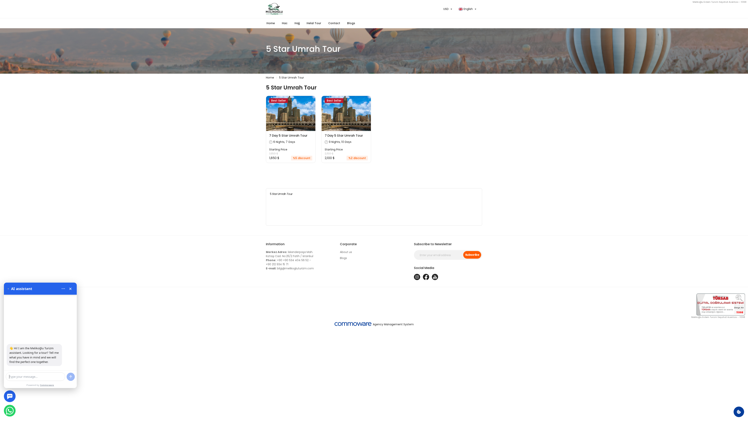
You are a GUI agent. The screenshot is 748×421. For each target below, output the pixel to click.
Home (270, 23)
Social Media (424, 268)
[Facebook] (426, 277)
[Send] (71, 377)
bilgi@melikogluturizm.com (290, 268)
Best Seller (278, 101)
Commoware (47, 385)
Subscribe (472, 255)
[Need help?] (10, 396)
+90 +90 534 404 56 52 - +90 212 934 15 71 (288, 262)
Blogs (351, 23)
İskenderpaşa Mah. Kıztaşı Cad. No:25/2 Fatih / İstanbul (289, 254)
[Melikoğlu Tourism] (318, 9)
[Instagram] (417, 277)
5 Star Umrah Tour (291, 78)
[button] (285, 23)
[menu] (63, 288)
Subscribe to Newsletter (433, 244)
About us (346, 252)
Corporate (348, 244)
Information (275, 244)
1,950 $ (273, 154)
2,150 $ (329, 154)
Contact (334, 23)
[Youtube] (435, 277)
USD (446, 9)
